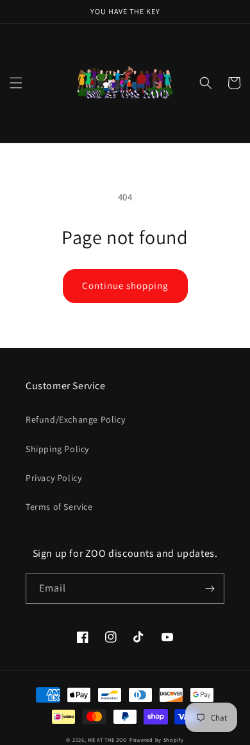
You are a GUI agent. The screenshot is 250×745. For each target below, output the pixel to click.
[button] (16, 83)
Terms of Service (59, 507)
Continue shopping (125, 285)
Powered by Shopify (156, 739)
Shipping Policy (57, 449)
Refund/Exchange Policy (75, 419)
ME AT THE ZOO (108, 739)
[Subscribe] (210, 589)
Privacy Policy (53, 478)
